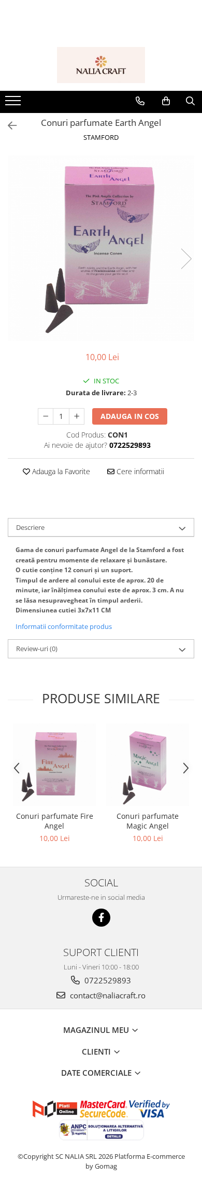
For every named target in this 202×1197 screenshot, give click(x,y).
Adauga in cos (129, 416)
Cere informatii (139, 471)
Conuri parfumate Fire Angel (54, 821)
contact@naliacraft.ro (107, 995)
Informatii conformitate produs (64, 626)
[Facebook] (101, 918)
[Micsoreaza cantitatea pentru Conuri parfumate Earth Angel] (45, 416)
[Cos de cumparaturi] (166, 101)
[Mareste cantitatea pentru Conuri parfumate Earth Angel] (76, 416)
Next (186, 258)
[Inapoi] (8, 126)
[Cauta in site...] (190, 101)
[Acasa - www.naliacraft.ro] (101, 65)
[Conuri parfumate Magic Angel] (147, 764)
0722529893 (106, 980)
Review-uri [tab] (36, 648)
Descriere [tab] (30, 527)
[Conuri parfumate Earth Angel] (101, 248)
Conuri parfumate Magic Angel (148, 821)
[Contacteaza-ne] (140, 101)
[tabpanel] (101, 248)
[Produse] (14, 103)
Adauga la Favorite (60, 471)
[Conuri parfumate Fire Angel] (54, 764)
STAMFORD (101, 137)
